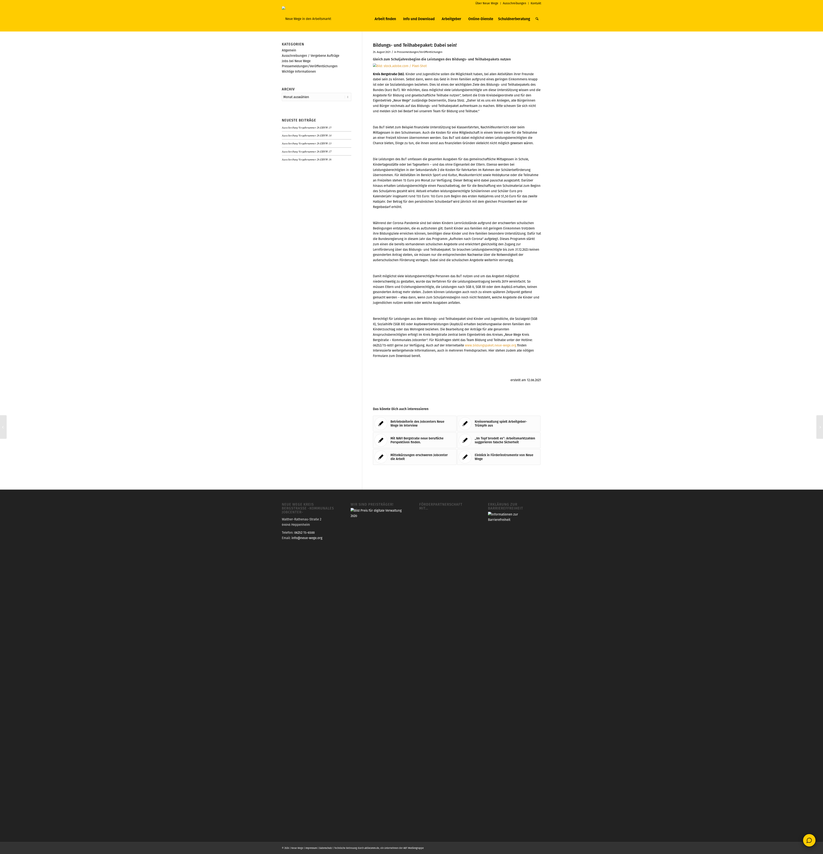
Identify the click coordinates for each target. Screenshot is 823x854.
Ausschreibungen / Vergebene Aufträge (310, 55)
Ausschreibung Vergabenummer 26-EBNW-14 (306, 135)
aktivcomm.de (371, 848)
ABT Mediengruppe (413, 848)
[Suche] (537, 18)
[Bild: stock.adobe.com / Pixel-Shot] (400, 66)
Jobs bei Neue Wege (296, 61)
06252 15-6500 (304, 532)
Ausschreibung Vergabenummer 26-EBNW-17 (306, 151)
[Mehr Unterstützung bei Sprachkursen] (3, 427)
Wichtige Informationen (299, 71)
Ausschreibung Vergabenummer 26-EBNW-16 (306, 159)
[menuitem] (487, 3)
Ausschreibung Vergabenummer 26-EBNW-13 (306, 143)
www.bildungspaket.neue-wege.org (490, 345)
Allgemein (289, 50)
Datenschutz (325, 848)
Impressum (311, 848)
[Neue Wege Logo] (306, 18)
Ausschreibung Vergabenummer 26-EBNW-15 (306, 127)
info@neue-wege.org (306, 538)
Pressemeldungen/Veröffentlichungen (419, 52)
